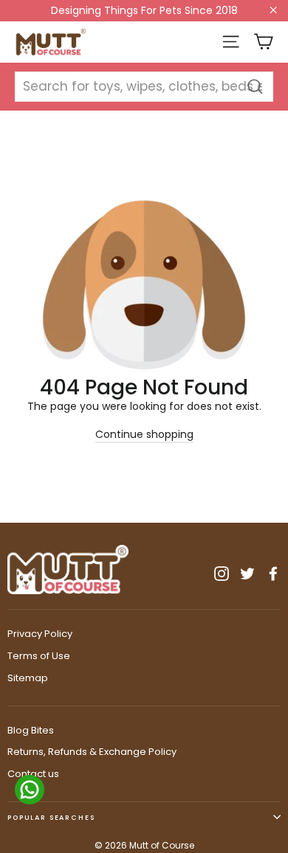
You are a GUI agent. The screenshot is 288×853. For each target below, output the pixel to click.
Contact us (33, 774)
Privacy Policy (39, 634)
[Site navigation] (230, 41)
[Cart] (263, 41)
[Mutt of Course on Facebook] (273, 573)
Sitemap (27, 678)
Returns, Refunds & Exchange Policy (91, 752)
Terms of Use (38, 656)
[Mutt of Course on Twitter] (247, 573)
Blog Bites (30, 730)
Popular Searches (51, 817)
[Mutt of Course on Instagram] (221, 573)
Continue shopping (144, 434)
